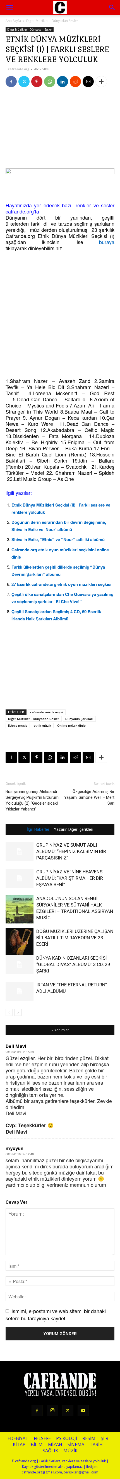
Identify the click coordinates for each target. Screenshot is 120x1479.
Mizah (55, 1444)
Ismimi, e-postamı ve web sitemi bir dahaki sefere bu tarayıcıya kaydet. (56, 1314)
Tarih (96, 1444)
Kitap (19, 1444)
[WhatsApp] (49, 81)
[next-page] (18, 1012)
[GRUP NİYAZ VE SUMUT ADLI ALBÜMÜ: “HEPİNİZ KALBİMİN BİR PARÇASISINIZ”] (19, 851)
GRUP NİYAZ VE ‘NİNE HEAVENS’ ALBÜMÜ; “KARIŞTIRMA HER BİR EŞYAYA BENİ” (69, 878)
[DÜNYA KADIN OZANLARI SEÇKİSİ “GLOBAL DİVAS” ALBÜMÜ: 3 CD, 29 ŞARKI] (19, 964)
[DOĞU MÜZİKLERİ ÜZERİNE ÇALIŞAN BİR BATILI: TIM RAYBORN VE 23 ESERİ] (19, 942)
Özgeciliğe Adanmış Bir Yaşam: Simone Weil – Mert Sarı (89, 797)
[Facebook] (11, 81)
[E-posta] (88, 81)
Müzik (70, 1450)
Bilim (37, 1444)
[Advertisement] (60, 129)
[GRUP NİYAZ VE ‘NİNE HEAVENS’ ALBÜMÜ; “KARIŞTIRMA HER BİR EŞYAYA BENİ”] (19, 878)
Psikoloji (66, 1438)
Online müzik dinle (71, 725)
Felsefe (42, 1438)
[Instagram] (52, 1410)
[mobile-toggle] (9, 7)
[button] (112, 7)
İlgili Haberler (38, 829)
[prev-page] (9, 1012)
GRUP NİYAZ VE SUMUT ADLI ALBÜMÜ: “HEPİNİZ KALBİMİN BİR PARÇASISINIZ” (71, 851)
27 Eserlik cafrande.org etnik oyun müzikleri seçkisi (61, 584)
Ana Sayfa (13, 20)
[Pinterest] (36, 81)
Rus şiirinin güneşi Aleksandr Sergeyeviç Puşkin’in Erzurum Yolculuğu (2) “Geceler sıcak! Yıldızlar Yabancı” (32, 800)
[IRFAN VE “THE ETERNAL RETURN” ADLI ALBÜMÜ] (19, 991)
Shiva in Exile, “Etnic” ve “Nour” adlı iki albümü (58, 539)
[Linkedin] (62, 81)
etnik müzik (42, 725)
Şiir (104, 1438)
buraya (106, 241)
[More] (101, 81)
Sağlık (50, 1450)
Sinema (76, 1444)
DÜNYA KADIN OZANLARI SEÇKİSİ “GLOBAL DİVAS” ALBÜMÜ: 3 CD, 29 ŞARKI (73, 964)
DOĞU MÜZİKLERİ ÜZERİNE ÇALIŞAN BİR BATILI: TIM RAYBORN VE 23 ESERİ (74, 937)
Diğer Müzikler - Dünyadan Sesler (52, 20)
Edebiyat (18, 1438)
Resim (88, 1438)
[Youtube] (83, 1410)
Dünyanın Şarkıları (79, 719)
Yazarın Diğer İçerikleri (73, 829)
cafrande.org (18, 69)
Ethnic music (17, 725)
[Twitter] (24, 81)
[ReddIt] (75, 81)
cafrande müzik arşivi (46, 712)
